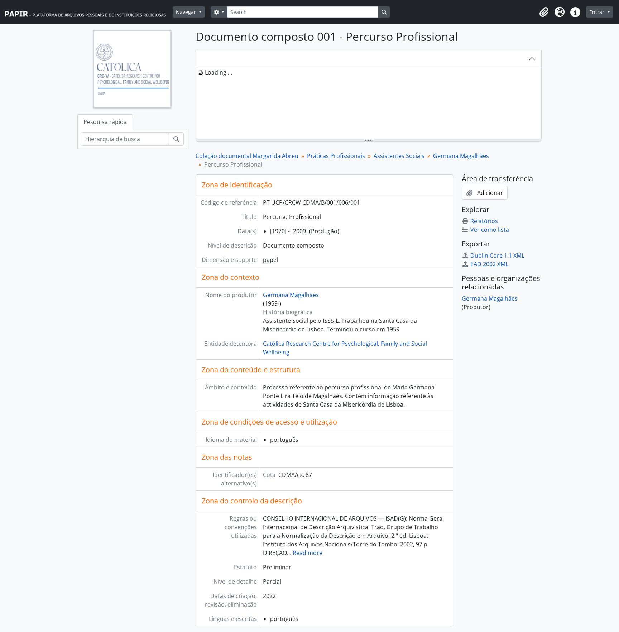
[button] (544, 12)
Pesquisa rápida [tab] (105, 122)
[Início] (88, 12)
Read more (307, 553)
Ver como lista (489, 230)
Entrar (597, 12)
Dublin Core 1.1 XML (497, 255)
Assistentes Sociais (399, 156)
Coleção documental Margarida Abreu (247, 156)
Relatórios (484, 221)
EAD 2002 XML (489, 264)
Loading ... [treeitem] (218, 72)
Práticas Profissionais (336, 156)
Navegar (186, 12)
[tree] (368, 104)
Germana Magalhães (461, 156)
